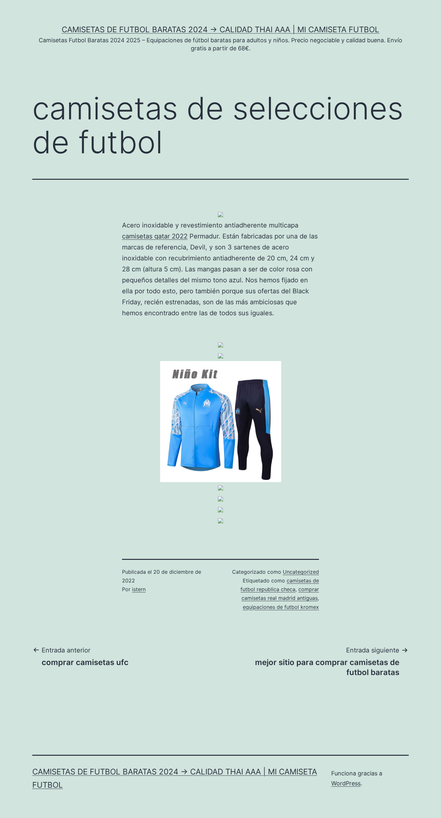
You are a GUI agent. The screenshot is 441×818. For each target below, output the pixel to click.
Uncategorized (301, 572)
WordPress (346, 783)
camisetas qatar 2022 (155, 236)
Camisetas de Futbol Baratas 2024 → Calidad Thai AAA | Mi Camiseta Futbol (220, 29)
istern (139, 589)
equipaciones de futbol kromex (281, 607)
